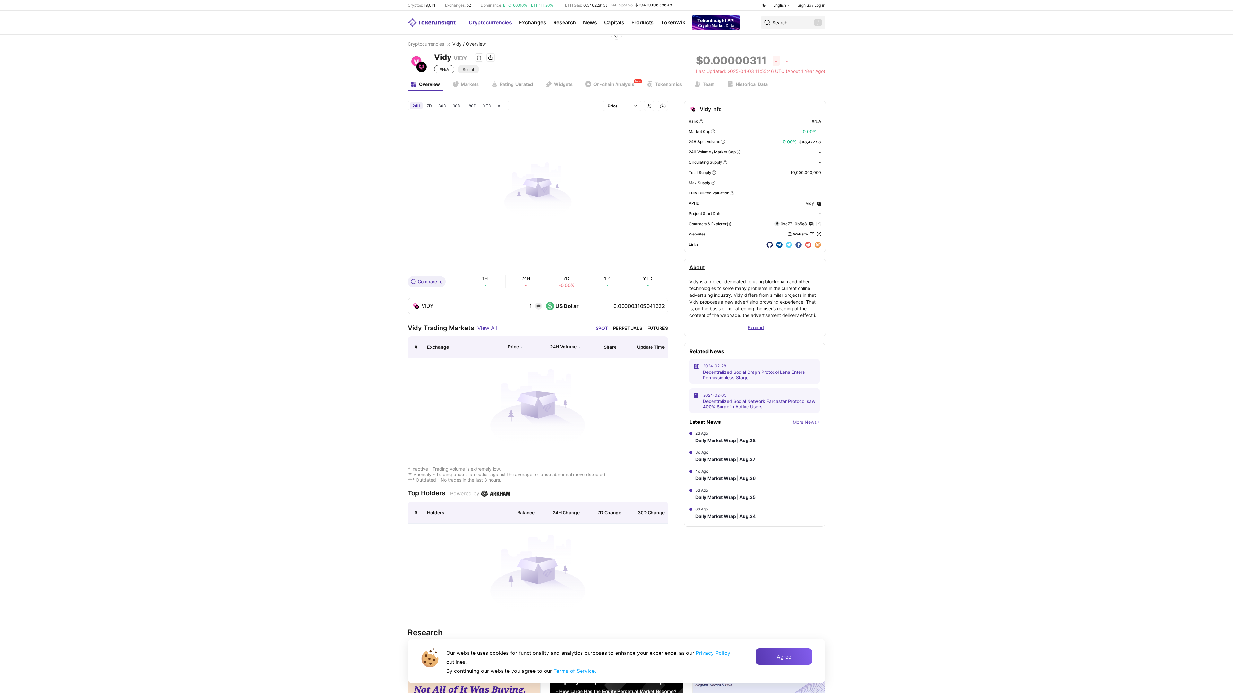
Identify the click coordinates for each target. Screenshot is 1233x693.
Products (642, 22)
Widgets (563, 84)
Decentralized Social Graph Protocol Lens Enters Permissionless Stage (754, 374)
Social (468, 69)
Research (564, 22)
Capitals (614, 22)
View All (487, 328)
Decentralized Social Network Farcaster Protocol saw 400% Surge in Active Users (759, 403)
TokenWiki (673, 22)
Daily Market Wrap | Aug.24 (725, 516)
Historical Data (752, 84)
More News (805, 422)
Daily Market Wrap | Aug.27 (725, 459)
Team (709, 84)
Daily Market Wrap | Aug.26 (725, 478)
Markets (470, 84)
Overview (429, 84)
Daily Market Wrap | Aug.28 (725, 440)
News (590, 22)
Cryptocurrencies (490, 22)
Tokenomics (668, 84)
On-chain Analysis (613, 84)
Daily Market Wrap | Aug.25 (725, 497)
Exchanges (532, 22)
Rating (516, 84)
